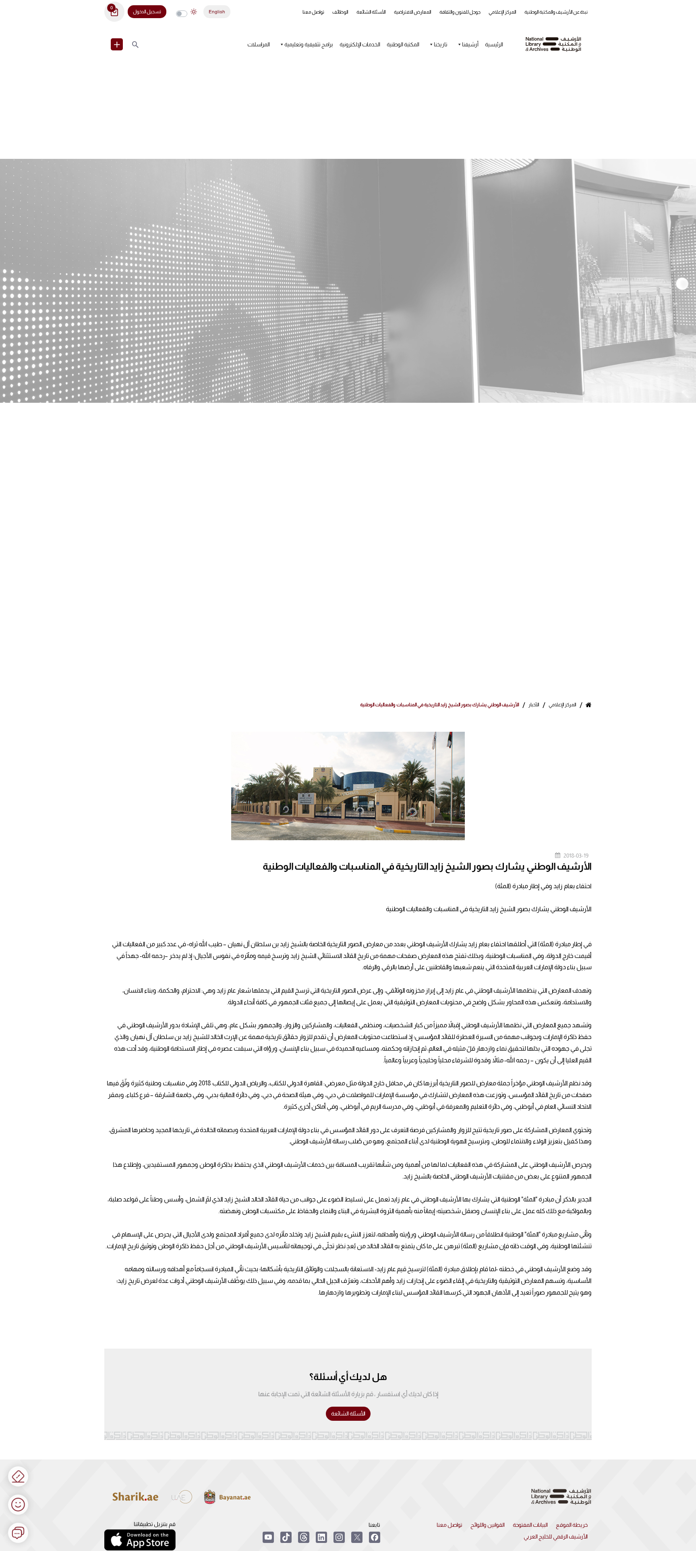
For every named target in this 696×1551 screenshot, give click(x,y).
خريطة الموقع (572, 1525)
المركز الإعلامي (502, 12)
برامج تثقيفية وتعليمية (308, 44)
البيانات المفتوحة (530, 1525)
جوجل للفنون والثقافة (460, 12)
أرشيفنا (470, 44)
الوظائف (340, 12)
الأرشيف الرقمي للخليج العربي (556, 1536)
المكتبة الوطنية (403, 44)
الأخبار (533, 705)
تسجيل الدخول (147, 12)
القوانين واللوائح (487, 1525)
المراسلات (258, 44)
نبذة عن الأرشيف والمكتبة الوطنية (556, 12)
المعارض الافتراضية (412, 12)
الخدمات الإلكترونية (360, 44)
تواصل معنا (313, 12)
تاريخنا (440, 44)
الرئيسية (494, 44)
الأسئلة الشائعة (371, 12)
